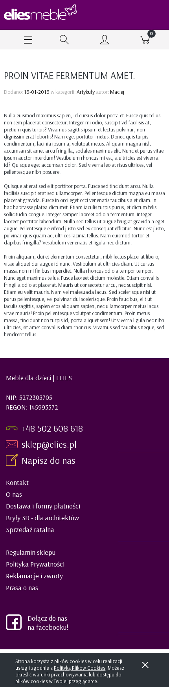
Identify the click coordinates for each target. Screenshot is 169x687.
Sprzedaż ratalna (30, 529)
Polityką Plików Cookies (79, 668)
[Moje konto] (104, 41)
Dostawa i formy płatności (43, 505)
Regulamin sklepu (30, 552)
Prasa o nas (22, 587)
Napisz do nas (50, 460)
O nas (14, 494)
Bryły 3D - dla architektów (42, 517)
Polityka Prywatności (35, 564)
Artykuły (86, 91)
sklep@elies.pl (49, 444)
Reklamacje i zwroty (34, 575)
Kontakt (17, 482)
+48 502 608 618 (52, 428)
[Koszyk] (145, 39)
